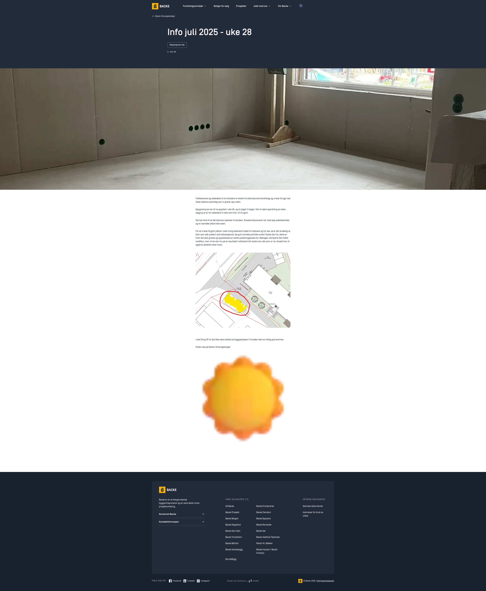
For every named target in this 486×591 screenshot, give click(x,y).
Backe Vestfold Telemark (268, 537)
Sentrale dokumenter (313, 506)
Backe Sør (261, 531)
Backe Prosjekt (232, 512)
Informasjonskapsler (325, 581)
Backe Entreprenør (265, 506)
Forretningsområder (193, 6)
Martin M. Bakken (264, 543)
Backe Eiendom (263, 512)
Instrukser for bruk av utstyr (313, 514)
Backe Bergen (231, 518)
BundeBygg (230, 559)
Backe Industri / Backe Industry (266, 551)
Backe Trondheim (233, 537)
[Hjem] (160, 6)
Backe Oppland (263, 518)
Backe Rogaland (233, 524)
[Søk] (301, 6)
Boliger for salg (221, 6)
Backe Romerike (263, 524)
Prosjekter (241, 6)
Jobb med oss (260, 6)
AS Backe (229, 506)
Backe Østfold (231, 543)
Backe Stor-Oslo (232, 531)
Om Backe (283, 6)
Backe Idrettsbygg (234, 549)
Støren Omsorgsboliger (165, 16)
